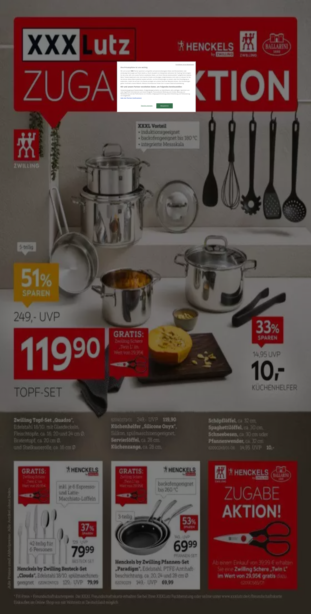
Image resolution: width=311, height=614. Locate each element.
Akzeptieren (164, 106)
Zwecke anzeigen (147, 106)
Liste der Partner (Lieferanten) (131, 98)
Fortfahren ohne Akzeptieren (185, 64)
